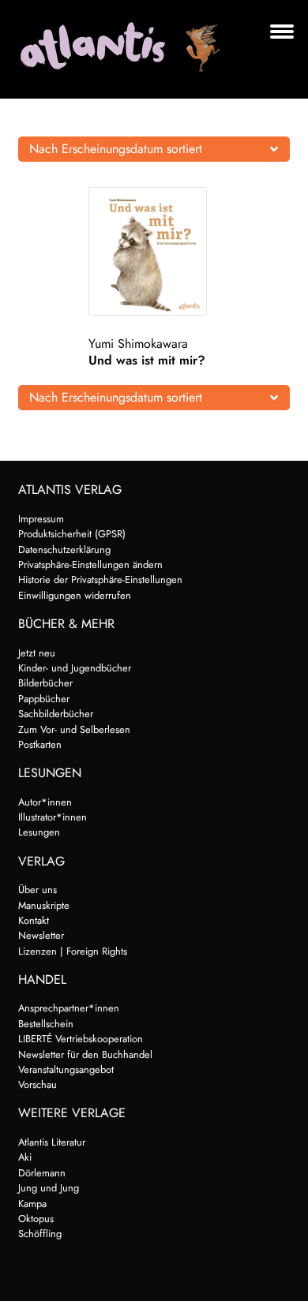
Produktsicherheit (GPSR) (72, 533)
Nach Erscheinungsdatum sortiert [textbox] (115, 149)
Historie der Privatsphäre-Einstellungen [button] (100, 579)
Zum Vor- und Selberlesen (74, 729)
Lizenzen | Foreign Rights (72, 951)
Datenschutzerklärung (64, 549)
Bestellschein (45, 1023)
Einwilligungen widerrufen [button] (74, 595)
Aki (25, 1157)
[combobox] (154, 149)
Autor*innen (45, 801)
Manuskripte (43, 905)
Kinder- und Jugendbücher (74, 667)
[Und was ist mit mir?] (153, 251)
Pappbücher (43, 698)
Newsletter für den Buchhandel (85, 1054)
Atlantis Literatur (51, 1142)
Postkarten (40, 744)
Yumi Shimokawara (138, 344)
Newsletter (41, 935)
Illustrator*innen (52, 816)
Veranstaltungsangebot (66, 1069)
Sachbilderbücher (55, 713)
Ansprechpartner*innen (68, 1007)
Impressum (41, 518)
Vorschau (37, 1084)
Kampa (32, 1203)
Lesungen (39, 831)
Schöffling (40, 1233)
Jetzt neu (36, 652)
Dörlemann (42, 1172)
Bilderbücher (45, 682)
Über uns (37, 889)
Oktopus (36, 1218)
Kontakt (33, 920)
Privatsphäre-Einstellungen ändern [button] (90, 564)
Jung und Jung (48, 1187)
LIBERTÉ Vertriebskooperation (80, 1038)
